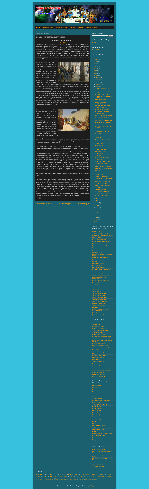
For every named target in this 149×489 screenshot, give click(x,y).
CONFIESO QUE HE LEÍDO (102, 139)
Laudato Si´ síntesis (97, 237)
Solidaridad (50, 479)
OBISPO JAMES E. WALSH (102, 161)
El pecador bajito (96, 415)
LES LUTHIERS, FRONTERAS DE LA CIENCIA (103, 106)
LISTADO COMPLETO (98, 385)
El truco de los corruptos (98, 334)
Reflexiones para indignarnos (99, 328)
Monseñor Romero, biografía (99, 282)
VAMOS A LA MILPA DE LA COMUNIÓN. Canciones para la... (103, 178)
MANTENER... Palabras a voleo (103, 120)
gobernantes (80, 479)
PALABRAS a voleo (100, 170)
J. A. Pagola (83, 478)
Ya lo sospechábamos (98, 363)
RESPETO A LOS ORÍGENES (103, 166)
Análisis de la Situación (98, 361)
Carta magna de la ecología (99, 239)
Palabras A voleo (107, 478)
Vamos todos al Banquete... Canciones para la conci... (102, 130)
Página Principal (65, 204)
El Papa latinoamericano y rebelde (101, 241)
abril (97, 205)
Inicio (38, 27)
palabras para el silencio (42, 478)
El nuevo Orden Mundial (98, 343)
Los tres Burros (96, 421)
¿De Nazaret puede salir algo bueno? (101, 400)
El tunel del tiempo (97, 419)
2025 (95, 59)
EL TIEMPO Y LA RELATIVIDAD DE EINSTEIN (103, 142)
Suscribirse (95, 42)
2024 (95, 61)
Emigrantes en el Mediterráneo (100, 345)
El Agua (94, 431)
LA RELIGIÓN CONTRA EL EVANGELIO (102, 158)
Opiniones (71, 476)
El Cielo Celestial (96, 406)
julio (97, 198)
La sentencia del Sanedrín (98, 267)
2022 (95, 66)
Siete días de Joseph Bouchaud (100, 301)
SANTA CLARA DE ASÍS (101, 189)
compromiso (95, 474)
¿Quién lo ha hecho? (97, 332)
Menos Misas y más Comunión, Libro (101, 314)
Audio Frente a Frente (70, 478)
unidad (94, 479)
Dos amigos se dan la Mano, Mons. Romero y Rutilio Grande (101, 270)
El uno (94, 396)
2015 (95, 219)
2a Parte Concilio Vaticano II (99, 297)
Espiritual (38, 476)
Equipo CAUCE (96, 49)
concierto (63, 479)
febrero (97, 209)
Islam (78, 478)
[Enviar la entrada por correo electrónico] (40, 198)
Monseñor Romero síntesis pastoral (101, 275)
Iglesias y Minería (96, 243)
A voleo (39, 474)
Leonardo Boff (53, 476)
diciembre (98, 77)
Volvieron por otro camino (98, 437)
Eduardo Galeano (96, 350)
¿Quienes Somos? (48, 27)
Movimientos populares (98, 357)
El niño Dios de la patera (98, 376)
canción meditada (85, 474)
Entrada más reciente (44, 204)
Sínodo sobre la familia (98, 231)
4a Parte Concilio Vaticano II (99, 293)
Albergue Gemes (59, 478)
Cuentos (109, 474)
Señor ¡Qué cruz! (96, 410)
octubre (98, 82)
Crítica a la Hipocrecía (98, 466)
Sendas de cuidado (97, 366)
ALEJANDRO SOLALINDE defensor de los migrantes (102, 192)
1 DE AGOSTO (99, 155)
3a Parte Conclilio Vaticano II (99, 295)
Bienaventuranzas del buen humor (101, 245)
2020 (95, 70)
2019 (95, 73)
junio (97, 200)
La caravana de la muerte (98, 425)
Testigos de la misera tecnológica (100, 330)
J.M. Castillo (62, 42)
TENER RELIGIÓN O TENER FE (100, 233)
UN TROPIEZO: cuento (101, 195)
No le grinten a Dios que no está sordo (102, 433)
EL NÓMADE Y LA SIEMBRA (102, 118)
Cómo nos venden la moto (99, 462)
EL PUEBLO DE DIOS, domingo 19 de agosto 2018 (103, 123)
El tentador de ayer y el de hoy (100, 389)
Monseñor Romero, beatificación (100, 280)
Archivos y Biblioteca (76, 27)
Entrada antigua (83, 204)
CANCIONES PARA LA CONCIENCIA (101, 152)
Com (87, 476)
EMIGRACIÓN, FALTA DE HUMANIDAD (102, 112)
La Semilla (95, 387)
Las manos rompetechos (98, 435)
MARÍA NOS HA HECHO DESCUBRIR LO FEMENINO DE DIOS (103, 96)
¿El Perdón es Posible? (98, 250)
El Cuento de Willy (91, 27)
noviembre (98, 79)
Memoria (109, 476)
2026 (95, 57)
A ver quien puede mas (98, 429)
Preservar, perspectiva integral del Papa (102, 235)
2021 (95, 68)
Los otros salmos (98, 478)
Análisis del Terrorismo (98, 372)
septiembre (99, 84)
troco (90, 479)
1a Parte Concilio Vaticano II (99, 299)
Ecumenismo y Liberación (99, 303)
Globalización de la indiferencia (100, 257)
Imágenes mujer (101, 476)
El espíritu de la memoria (98, 322)
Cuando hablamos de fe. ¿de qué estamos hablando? (100, 310)
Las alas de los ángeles (98, 412)
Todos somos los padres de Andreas (101, 347)
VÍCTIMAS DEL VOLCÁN (101, 163)
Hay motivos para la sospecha (100, 368)
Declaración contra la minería (99, 355)
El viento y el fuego (97, 402)
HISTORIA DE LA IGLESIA (102, 133)
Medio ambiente (63, 476)
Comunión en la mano (97, 265)
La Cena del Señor (97, 252)
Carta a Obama (96, 359)
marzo (97, 207)
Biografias (63, 474)
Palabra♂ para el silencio (41, 479)
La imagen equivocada (98, 263)
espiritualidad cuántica (71, 479)
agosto (97, 86)
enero (97, 212)
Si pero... (94, 427)
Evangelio (45, 476)
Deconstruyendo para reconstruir (100, 312)
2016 (95, 217)
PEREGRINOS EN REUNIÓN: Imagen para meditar (103, 182)
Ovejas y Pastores (97, 408)
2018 (95, 75)
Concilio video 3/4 (96, 287)
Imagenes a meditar (73, 474)
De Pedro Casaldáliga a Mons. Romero (102, 273)
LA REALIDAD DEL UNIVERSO (103, 168)
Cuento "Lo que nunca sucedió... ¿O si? (102, 370)
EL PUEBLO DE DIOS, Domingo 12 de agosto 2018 (103, 148)
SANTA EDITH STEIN (101, 99)
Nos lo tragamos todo (97, 464)
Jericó (93, 423)
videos (102, 474)
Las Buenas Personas (98, 248)
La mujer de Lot (96, 439)
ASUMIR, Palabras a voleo (102, 88)
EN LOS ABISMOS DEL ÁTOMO (103, 115)
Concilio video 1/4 (96, 291)
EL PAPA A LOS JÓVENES (102, 109)
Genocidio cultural (96, 324)
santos (52, 478)
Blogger (93, 486)
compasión (57, 479)
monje (86, 479)
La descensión (96, 417)
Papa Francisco (80, 476)
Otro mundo (52, 474)
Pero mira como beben (98, 326)
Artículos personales (62, 27)
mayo (97, 203)
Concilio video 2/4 (96, 289)
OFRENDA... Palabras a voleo (103, 145)
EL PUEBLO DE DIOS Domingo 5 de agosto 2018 (104, 173)
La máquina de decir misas (99, 394)
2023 (95, 64)
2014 (95, 222)
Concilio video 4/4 (96, 285)
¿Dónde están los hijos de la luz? (100, 404)
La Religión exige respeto (98, 374)
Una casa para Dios (97, 398)
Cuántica (92, 476)
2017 (95, 215)
